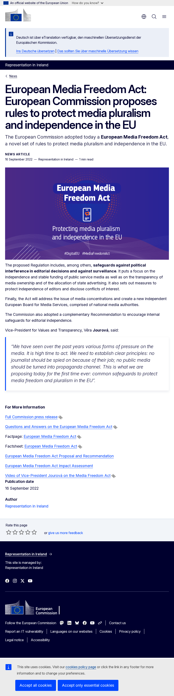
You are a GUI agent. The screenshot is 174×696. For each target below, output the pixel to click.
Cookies (106, 631)
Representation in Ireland (26, 506)
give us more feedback (65, 533)
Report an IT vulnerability (24, 631)
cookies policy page (81, 667)
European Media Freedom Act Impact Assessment (49, 466)
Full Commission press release (31, 417)
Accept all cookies (36, 685)
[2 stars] (12, 532)
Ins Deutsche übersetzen (35, 51)
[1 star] (9, 532)
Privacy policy (130, 631)
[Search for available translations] (60, 417)
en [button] (144, 16)
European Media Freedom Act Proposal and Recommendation (59, 456)
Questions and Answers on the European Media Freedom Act (58, 426)
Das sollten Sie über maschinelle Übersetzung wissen (97, 51)
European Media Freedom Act (50, 436)
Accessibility (40, 640)
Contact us (117, 623)
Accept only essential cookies (88, 685)
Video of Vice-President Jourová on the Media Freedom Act (58, 475)
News (13, 76)
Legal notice (14, 640)
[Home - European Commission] (18, 15)
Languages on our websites (71, 631)
